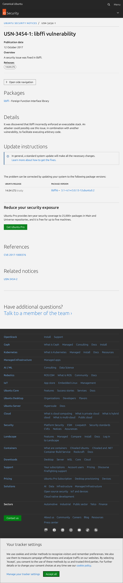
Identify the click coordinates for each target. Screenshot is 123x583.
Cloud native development (59, 496)
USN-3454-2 (10, 279)
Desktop (48, 459)
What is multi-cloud (64, 417)
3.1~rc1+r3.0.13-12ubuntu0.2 (77, 190)
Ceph (7, 344)
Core (78, 459)
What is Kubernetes (55, 352)
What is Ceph (51, 344)
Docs (94, 344)
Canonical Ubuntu (13, 3)
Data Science (66, 367)
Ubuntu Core (11, 390)
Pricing (91, 467)
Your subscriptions (54, 467)
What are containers (55, 448)
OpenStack (10, 336)
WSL (69, 459)
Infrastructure (64, 486)
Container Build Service (57, 451)
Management (88, 382)
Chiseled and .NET (102, 448)
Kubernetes (10, 352)
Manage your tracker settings (23, 574)
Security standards (99, 425)
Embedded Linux (67, 382)
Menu (117, 4)
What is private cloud (87, 413)
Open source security (56, 491)
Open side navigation (21, 82)
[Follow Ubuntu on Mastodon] (46, 530)
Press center (51, 522)
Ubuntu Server (12, 405)
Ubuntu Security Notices (20, 23)
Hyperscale (50, 405)
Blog (86, 517)
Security (8, 425)
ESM (69, 425)
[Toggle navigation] (118, 13)
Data (51, 486)
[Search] (108, 4)
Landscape (10, 436)
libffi (6, 100)
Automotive (50, 504)
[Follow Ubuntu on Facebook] (54, 530)
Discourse (103, 467)
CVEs (47, 428)
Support (58, 336)
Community (81, 375)
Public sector (80, 504)
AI (45, 486)
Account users (76, 467)
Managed (67, 344)
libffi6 (54, 190)
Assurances (71, 428)
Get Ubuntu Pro (16, 227)
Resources (108, 352)
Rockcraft (79, 451)
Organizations (52, 398)
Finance (103, 504)
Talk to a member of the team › (38, 313)
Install (47, 336)
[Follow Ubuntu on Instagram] (71, 530)
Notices (57, 428)
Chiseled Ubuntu (79, 448)
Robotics (9, 375)
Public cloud (85, 417)
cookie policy (84, 565)
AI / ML (8, 367)
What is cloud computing (58, 413)
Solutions (9, 486)
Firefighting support (55, 470)
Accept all (51, 574)
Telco (93, 504)
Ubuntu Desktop (13, 398)
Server (60, 459)
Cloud (7, 413)
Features (49, 390)
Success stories (65, 390)
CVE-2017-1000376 (15, 254)
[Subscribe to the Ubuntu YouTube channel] (79, 530)
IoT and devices (79, 491)
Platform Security (54, 425)
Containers (10, 448)
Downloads (10, 459)
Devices (106, 478)
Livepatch (80, 425)
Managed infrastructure (18, 359)
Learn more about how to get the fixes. (34, 160)
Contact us (13, 518)
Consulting (82, 344)
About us (49, 517)
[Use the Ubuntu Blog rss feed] (96, 530)
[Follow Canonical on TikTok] (88, 530)
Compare (76, 436)
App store (49, 382)
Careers (77, 517)
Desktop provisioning (87, 478)
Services (82, 390)
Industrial (65, 504)
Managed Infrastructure (88, 486)
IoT (6, 382)
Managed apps (52, 359)
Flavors (83, 398)
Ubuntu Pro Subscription (58, 478)
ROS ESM (49, 375)
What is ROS (65, 375)
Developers (69, 398)
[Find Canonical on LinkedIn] (63, 530)
